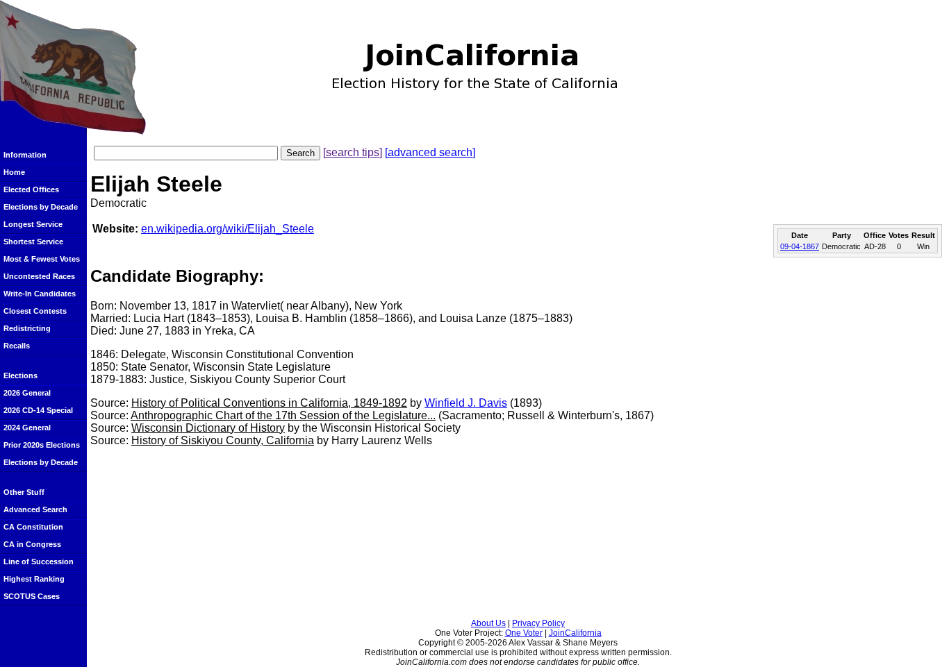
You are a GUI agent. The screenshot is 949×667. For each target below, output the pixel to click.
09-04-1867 (799, 246)
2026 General (27, 393)
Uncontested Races (39, 276)
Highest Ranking (34, 579)
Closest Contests (35, 311)
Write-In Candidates (39, 293)
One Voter (524, 633)
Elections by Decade (40, 207)
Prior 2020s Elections (41, 445)
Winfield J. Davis (465, 403)
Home (14, 172)
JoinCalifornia (575, 633)
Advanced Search (35, 509)
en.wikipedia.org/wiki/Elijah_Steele (227, 229)
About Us (488, 623)
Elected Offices (31, 189)
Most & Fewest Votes (41, 259)
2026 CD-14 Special (38, 410)
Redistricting (27, 328)
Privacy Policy (538, 623)
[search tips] (352, 152)
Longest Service (33, 224)
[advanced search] (430, 152)
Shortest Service (33, 241)
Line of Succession (38, 561)
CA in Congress (32, 544)
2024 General (27, 427)
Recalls (16, 345)
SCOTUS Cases (31, 596)
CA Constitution (33, 527)
